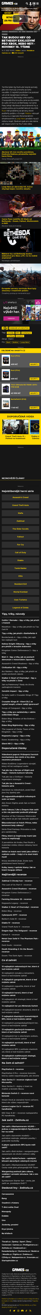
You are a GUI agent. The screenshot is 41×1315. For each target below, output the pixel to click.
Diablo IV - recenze (11, 923)
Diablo (20, 560)
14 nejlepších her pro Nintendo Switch (20, 1006)
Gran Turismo (20, 600)
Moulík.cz (7, 1254)
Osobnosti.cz (19, 1248)
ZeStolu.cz (7, 1248)
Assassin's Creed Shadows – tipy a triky (20, 664)
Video (18, 51)
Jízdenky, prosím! (10, 1225)
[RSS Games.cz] (30, 1310)
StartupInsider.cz (10, 1261)
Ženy (28, 1242)
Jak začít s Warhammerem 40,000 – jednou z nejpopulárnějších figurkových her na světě (20, 1129)
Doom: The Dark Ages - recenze (17, 956)
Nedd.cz (35, 1251)
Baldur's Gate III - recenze (14, 919)
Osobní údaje (27, 1299)
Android (4, 31)
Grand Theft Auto (20, 505)
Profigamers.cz (30, 1245)
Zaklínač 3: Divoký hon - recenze (17, 881)
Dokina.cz (27, 1254)
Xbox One (30, 31)
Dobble (5, 1216)
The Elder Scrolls (20, 529)
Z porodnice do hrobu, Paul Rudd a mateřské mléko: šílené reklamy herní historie (20, 845)
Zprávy (15, 1242)
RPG (18, 333)
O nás (10, 1301)
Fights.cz (17, 1254)
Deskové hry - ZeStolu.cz (17, 1187)
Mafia (20, 513)
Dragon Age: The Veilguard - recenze (19, 931)
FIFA (20, 576)
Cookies (19, 1299)
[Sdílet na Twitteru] (6, 328)
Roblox (28, 113)
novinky (11, 333)
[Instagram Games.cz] (18, 1310)
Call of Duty (20, 552)
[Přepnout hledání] (27, 3)
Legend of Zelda (20, 608)
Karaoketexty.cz (9, 1251)
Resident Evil (20, 584)
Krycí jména (7, 1229)
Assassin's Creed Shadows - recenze (19, 889)
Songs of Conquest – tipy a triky (17, 708)
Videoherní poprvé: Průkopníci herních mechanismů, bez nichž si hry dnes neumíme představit (20, 757)
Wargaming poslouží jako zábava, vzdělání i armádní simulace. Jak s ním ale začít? (20, 1174)
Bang (4, 1198)
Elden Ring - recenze (12, 911)
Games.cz (17, 1245)
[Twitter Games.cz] (14, 1310)
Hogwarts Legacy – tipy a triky (16, 736)
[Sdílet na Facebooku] (3, 328)
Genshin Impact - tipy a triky (15, 691)
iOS (35, 31)
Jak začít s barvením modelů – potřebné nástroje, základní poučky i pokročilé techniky (19, 1138)
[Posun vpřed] (36, 426)
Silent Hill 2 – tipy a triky (13, 744)
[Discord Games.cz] (22, 1310)
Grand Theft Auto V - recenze (16, 927)
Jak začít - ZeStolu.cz (15, 1120)
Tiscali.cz (6, 1242)
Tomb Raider (20, 568)
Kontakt (5, 1301)
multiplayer (26, 333)
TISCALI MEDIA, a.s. (25, 1305)
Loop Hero (20, 119)
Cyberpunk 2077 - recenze (14, 915)
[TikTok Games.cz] (26, 1310)
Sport (22, 1242)
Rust (4, 111)
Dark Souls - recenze (11, 945)
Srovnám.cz (32, 1257)
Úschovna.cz (24, 1251)
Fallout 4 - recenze (11, 935)
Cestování (6, 1245)
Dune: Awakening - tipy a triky (16, 740)
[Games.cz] (9, 3)
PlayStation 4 (13, 31)
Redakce (12, 1299)
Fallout (20, 537)
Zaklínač (20, 521)
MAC (23, 31)
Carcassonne (8, 1194)
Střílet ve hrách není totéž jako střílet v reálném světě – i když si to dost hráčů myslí (20, 854)
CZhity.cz (6, 1257)
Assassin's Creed (20, 497)
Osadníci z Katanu (10, 1203)
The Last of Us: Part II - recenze (16, 885)
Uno (3, 1220)
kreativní (19, 336)
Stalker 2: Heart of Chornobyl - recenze (20, 907)
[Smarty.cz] (20, 311)
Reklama (5, 1299)
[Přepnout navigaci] (30, 3)
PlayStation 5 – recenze (13, 1069)
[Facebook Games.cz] (10, 1310)
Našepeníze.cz (19, 1257)
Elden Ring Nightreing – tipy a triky (18, 725)
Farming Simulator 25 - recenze (17, 899)
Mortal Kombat (21, 592)
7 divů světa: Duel (10, 1207)
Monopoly (6, 1212)
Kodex (35, 1299)
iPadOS (4, 34)
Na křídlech (7, 1233)
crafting (11, 336)
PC (20, 31)
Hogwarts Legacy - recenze (15, 903)
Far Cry (20, 545)
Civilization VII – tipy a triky (14, 667)
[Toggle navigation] (37, 3)
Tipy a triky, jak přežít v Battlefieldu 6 (19, 633)
